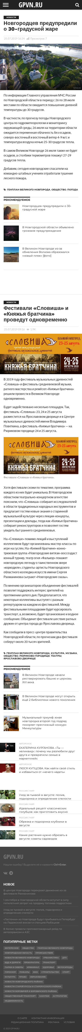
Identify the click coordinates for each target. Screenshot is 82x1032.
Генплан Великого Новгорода (28, 189)
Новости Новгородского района (24, 981)
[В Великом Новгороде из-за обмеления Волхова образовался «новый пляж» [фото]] (11, 254)
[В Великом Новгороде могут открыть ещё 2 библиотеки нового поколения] (11, 702)
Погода (72, 189)
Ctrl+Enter (60, 864)
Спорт (66, 972)
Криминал (33, 967)
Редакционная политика (27, 1022)
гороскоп (10, 972)
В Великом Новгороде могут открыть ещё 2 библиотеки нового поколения (48, 698)
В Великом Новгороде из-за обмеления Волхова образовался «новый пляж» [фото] (45, 252)
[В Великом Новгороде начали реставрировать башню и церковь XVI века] (11, 681)
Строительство (50, 972)
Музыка (71, 653)
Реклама (53, 1022)
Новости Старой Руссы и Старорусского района (33, 986)
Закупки (44, 996)
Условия (69, 1022)
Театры (56, 655)
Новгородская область (18, 953)
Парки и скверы (14, 967)
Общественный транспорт (20, 996)
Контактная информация (47, 1018)
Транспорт (49, 962)
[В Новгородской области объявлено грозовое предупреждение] (11, 233)
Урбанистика (51, 957)
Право (22, 977)
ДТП (64, 957)
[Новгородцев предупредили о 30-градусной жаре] (11, 212)
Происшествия (44, 953)
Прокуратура (31, 962)
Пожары (24, 972)
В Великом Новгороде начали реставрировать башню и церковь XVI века (47, 678)
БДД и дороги (12, 962)
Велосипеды (65, 967)
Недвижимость (14, 1001)
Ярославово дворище (20, 658)
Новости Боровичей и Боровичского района (31, 991)
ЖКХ (35, 972)
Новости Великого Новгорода (22, 957)
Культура (57, 653)
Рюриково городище (34, 655)
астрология (60, 996)
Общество (58, 189)
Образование (38, 977)
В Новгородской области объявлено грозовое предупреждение (48, 229)
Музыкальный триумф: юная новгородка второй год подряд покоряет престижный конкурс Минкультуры (44, 723)
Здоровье (48, 967)
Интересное (12, 948)
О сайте (22, 1018)
